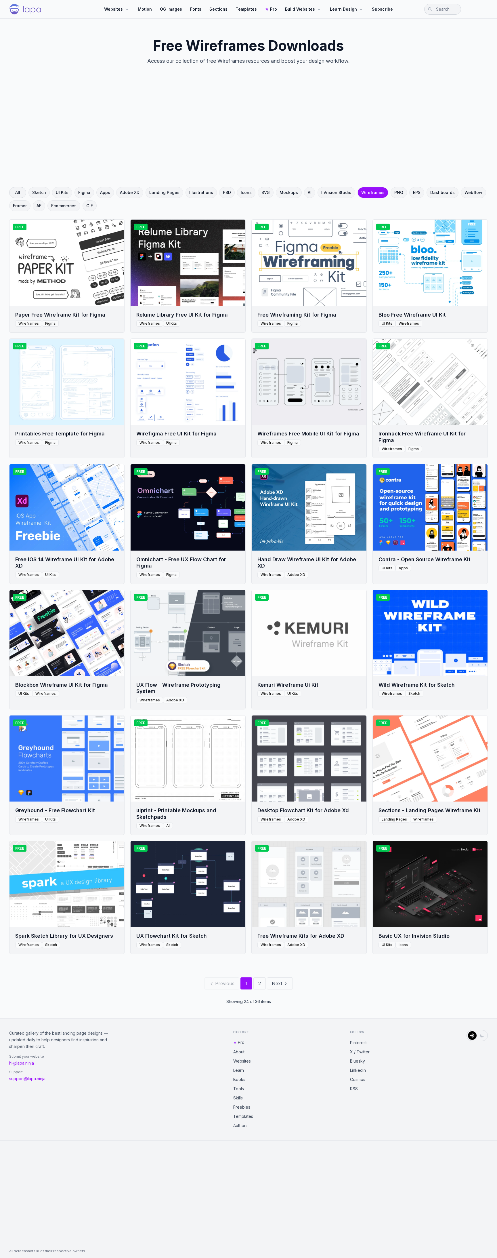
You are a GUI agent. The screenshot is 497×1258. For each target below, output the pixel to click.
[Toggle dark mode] (477, 1035)
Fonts (195, 9)
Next (277, 983)
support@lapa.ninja (27, 1078)
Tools (238, 1088)
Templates (246, 9)
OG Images (171, 9)
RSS (354, 1088)
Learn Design (343, 9)
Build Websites (300, 9)
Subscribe (382, 9)
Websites (113, 9)
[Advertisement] (248, 130)
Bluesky (357, 1061)
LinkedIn (358, 1070)
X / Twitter (360, 1051)
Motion (145, 9)
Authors (240, 1125)
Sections (218, 9)
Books (239, 1079)
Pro (273, 9)
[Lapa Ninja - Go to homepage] (25, 9)
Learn (238, 1070)
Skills (238, 1097)
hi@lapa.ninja (21, 1063)
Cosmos (357, 1079)
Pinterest (358, 1042)
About (238, 1051)
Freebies (241, 1107)
